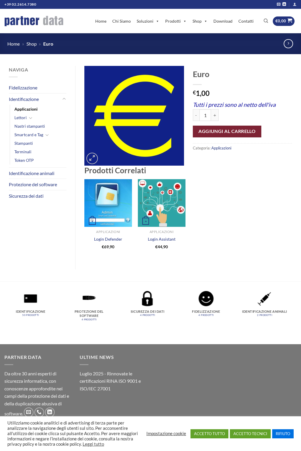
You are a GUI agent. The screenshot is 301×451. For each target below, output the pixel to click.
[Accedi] (295, 4)
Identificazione (24, 99)
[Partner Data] (33, 21)
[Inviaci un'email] (278, 4)
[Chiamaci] (39, 412)
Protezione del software (33, 184)
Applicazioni (26, 108)
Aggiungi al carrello (226, 131)
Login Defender (108, 239)
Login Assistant (161, 239)
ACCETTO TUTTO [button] (209, 433)
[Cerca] (266, 20)
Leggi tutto (93, 444)
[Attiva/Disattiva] (64, 99)
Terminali (22, 151)
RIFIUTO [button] (283, 433)
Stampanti (23, 143)
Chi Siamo (121, 21)
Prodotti (173, 21)
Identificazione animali (31, 173)
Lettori (20, 117)
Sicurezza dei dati (26, 196)
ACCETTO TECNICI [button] (250, 433)
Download (223, 21)
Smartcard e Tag (28, 134)
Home (100, 21)
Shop (197, 21)
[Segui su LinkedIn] (284, 4)
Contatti (246, 21)
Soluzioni (145, 21)
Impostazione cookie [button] (166, 433)
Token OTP (24, 160)
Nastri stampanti (29, 126)
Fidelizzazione (23, 87)
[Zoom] (92, 158)
